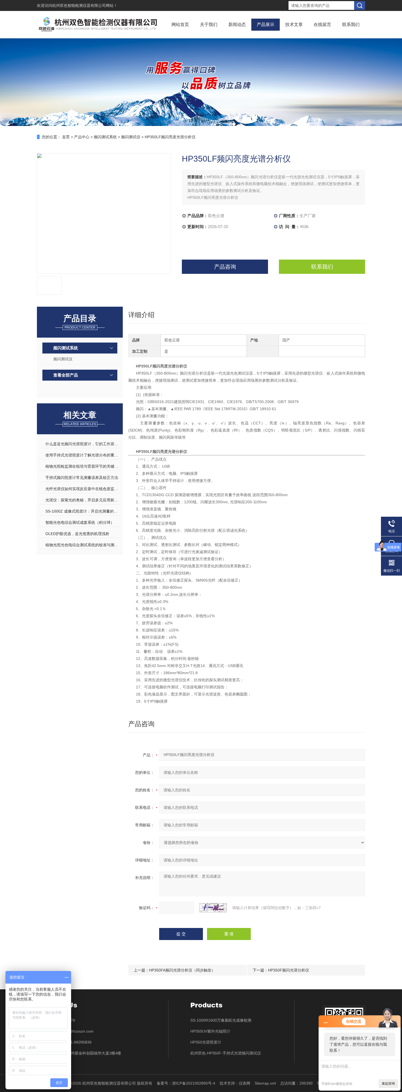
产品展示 (265, 24)
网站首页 (180, 24)
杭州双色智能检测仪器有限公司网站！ (84, 5)
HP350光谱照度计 (205, 1042)
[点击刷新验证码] (213, 907)
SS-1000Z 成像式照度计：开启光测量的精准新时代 (83, 511)
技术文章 (294, 24)
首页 (66, 137)
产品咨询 (225, 267)
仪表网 (244, 1083)
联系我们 (351, 24)
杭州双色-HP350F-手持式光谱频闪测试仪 (225, 1053)
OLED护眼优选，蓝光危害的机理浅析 (77, 533)
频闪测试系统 (105, 137)
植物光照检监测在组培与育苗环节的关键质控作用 (83, 466)
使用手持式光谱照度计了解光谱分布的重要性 (83, 455)
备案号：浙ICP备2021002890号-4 (186, 1083)
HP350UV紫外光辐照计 (210, 1031)
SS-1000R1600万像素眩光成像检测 (220, 1020)
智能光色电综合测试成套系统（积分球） (79, 522)
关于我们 (208, 24)
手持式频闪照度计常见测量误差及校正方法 (81, 477)
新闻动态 (237, 24)
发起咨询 (388, 1083)
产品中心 (81, 137)
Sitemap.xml (265, 1083)
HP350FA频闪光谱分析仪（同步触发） (182, 970)
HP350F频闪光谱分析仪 (288, 970)
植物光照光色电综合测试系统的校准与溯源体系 (83, 545)
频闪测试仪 (130, 137)
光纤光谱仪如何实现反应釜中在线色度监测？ (83, 489)
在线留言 (322, 24)
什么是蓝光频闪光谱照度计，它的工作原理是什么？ (83, 444)
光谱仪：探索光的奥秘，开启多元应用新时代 (83, 500)
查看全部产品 (65, 375)
